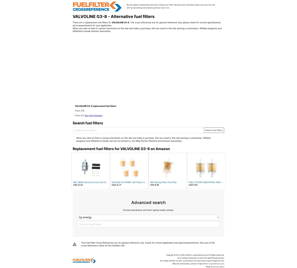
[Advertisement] (98, 60)
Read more (165, 8)
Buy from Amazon (93, 115)
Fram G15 (79, 110)
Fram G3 (79, 115)
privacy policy (218, 267)
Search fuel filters (214, 130)
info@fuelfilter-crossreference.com (210, 264)
